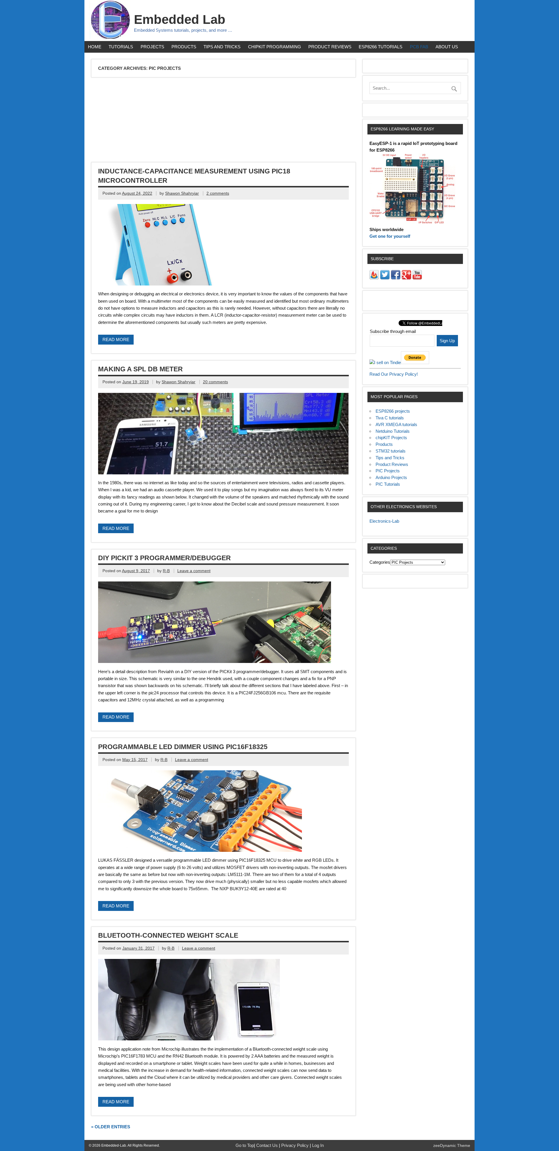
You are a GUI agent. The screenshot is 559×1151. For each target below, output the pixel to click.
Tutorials (121, 46)
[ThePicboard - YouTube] (417, 277)
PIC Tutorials (388, 484)
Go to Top (245, 1145)
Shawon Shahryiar (182, 193)
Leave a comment (193, 571)
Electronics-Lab (384, 521)
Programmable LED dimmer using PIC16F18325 (183, 747)
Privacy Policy (295, 1145)
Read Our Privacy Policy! (393, 374)
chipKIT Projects (391, 437)
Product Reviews (329, 46)
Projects (152, 46)
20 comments (215, 382)
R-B (166, 571)
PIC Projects (388, 470)
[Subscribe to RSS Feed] (374, 277)
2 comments (217, 193)
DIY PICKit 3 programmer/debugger (164, 558)
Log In (318, 1145)
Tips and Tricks (222, 46)
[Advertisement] (266, 120)
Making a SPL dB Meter (140, 369)
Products (183, 46)
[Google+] (406, 277)
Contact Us (267, 1145)
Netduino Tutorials (393, 431)
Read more (115, 339)
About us (447, 46)
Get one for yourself (389, 236)
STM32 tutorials (391, 450)
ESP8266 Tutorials (380, 46)
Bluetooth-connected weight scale (168, 935)
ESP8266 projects (393, 411)
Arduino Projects (391, 477)
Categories (379, 562)
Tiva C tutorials (390, 417)
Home (94, 46)
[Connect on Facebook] (395, 277)
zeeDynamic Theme (451, 1145)
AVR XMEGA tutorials (396, 424)
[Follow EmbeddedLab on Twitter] (385, 277)
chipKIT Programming (274, 46)
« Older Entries (110, 1126)
